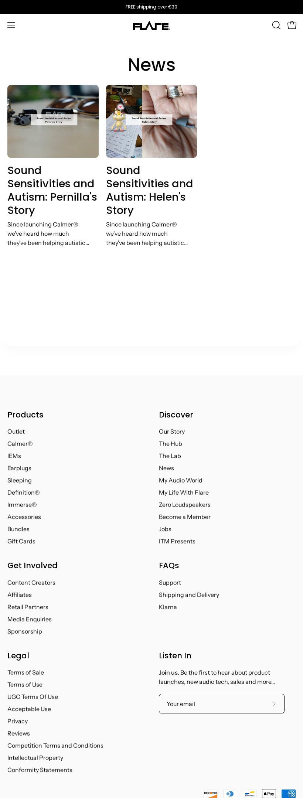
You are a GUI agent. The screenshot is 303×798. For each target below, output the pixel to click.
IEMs (14, 456)
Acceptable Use (29, 709)
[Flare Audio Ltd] (151, 25)
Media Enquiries (29, 619)
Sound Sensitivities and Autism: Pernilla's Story (52, 190)
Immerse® (22, 504)
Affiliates (19, 594)
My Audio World (180, 480)
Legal (18, 655)
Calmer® (20, 443)
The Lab (170, 456)
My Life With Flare (184, 492)
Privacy (17, 721)
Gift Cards (21, 541)
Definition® (23, 492)
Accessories (24, 517)
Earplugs (19, 468)
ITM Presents (177, 541)
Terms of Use (24, 684)
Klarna (168, 606)
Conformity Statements (39, 770)
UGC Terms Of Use (32, 696)
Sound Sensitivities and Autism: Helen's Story (149, 190)
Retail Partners (27, 606)
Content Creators (31, 582)
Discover (176, 415)
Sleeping (19, 480)
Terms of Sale (25, 672)
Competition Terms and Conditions (55, 745)
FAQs (169, 565)
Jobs (165, 529)
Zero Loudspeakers (185, 504)
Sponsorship (24, 631)
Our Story (172, 431)
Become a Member (185, 517)
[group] (151, 7)
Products (25, 415)
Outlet (16, 431)
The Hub (170, 443)
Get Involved (32, 565)
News (151, 64)
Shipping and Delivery (189, 594)
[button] (275, 25)
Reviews (18, 733)
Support (170, 582)
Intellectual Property (35, 757)
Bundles (18, 529)
